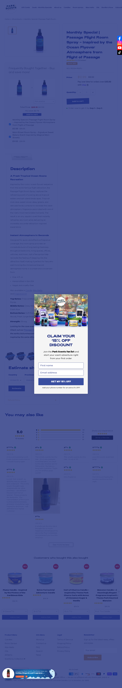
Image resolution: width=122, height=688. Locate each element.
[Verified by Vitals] (26, 676)
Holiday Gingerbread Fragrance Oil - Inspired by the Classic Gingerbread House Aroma (30, 673)
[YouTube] (119, 47)
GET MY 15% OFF (61, 381)
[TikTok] (119, 52)
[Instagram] (119, 43)
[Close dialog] (85, 296)
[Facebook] (119, 38)
